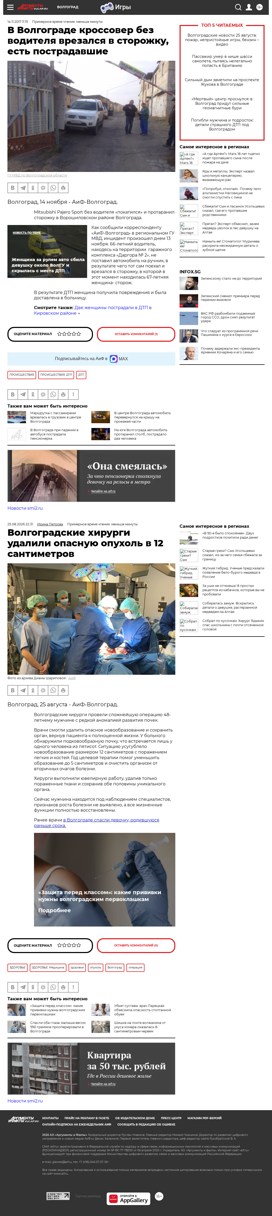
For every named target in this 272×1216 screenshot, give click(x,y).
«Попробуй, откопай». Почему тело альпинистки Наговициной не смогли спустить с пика (231, 193)
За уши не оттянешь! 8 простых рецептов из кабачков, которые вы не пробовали (233, 590)
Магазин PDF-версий (205, 1118)
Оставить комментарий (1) (136, 334)
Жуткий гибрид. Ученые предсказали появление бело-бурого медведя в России (233, 572)
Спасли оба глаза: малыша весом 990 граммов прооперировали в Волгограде (58, 1027)
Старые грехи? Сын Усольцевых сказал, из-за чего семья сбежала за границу (232, 555)
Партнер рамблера (88, 1196)
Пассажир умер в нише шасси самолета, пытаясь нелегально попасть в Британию (222, 61)
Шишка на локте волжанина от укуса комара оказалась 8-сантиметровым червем (140, 1027)
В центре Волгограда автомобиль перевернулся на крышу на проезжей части (142, 417)
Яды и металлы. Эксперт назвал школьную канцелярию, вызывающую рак (228, 175)
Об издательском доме (135, 1118)
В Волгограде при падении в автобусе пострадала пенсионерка (54, 434)
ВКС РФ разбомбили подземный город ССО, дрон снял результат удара (228, 317)
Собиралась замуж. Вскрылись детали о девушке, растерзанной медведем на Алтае (229, 607)
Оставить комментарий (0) (136, 945)
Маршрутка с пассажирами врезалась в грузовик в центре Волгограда (55, 417)
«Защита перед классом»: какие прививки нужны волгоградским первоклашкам (99, 895)
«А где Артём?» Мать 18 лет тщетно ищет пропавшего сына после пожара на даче (231, 158)
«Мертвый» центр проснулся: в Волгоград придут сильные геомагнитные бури (222, 103)
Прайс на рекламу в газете (87, 1118)
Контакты (50, 1118)
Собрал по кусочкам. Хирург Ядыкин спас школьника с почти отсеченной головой (233, 625)
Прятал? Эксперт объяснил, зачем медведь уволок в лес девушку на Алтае (230, 228)
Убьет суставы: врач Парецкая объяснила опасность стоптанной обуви (142, 1010)
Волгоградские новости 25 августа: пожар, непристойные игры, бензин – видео (222, 40)
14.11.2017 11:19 (17, 22)
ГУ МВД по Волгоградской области (37, 175)
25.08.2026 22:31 (20, 524)
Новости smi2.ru (25, 508)
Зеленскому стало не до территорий (231, 278)
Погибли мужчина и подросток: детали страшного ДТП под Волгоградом (222, 125)
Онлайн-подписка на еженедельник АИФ (76, 1124)
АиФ (72, 678)
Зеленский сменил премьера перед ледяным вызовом (230, 298)
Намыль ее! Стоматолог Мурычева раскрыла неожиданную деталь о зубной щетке (231, 245)
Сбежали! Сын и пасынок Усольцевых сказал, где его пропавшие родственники (233, 210)
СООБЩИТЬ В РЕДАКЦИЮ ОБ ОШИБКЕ (146, 1124)
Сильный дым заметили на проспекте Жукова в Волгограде (222, 82)
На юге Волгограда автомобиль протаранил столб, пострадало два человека (140, 434)
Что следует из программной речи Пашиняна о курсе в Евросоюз (229, 333)
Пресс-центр (171, 1118)
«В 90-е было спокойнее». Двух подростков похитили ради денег (230, 535)
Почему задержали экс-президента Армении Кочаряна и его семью (230, 350)
